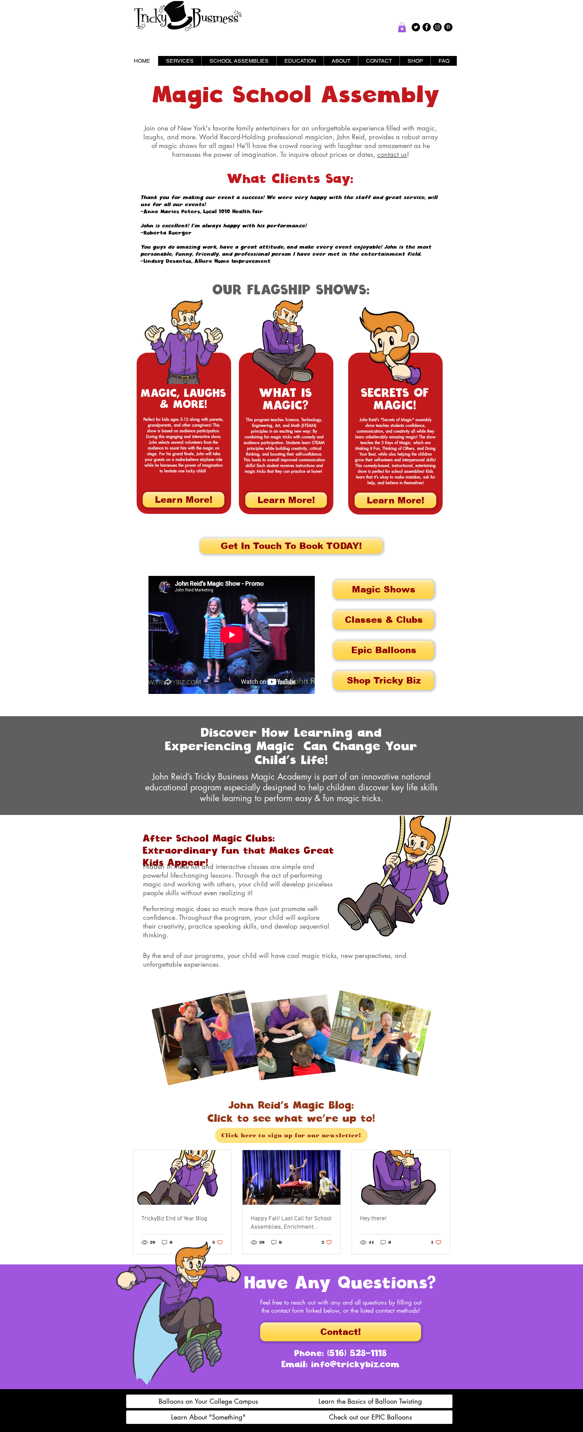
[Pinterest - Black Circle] (448, 27)
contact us (392, 154)
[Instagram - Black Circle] (437, 27)
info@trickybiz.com (355, 1364)
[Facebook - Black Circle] (426, 27)
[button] (402, 27)
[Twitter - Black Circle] (416, 27)
